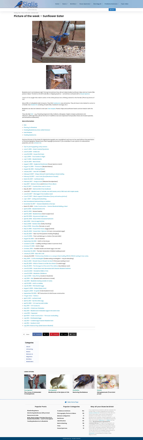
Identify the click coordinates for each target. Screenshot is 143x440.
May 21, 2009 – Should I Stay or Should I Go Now (38, 261)
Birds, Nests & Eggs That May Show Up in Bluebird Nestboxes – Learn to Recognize (40, 418)
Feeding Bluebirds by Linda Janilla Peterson (37, 130)
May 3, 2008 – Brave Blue (31, 226)
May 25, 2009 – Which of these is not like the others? (40, 263)
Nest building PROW (64, 256)
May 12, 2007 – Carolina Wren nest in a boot (37, 186)
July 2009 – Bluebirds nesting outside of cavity (38, 281)
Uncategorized (28, 390)
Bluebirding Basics (33, 410)
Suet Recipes (28, 132)
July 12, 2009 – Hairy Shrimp (32, 276)
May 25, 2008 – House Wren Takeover (35, 231)
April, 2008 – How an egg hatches (34, 221)
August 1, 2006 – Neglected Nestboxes (36, 164)
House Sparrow (85, 94)
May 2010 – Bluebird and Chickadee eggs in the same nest (42, 311)
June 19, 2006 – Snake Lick (31, 151)
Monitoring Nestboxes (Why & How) (38, 413)
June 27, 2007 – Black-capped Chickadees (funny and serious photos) (45, 196)
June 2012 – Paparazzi (30, 313)
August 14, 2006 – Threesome (33, 166)
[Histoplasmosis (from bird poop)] (108, 381)
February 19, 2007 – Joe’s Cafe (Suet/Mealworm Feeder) (41, 176)
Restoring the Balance (80, 392)
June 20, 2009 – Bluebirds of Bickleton (35, 273)
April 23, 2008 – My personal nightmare (35, 216)
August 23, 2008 (29, 238)
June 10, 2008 (28, 236)
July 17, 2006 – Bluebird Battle (33, 159)
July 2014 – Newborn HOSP (32, 323)
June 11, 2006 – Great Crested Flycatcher (36, 149)
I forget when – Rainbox (31, 296)
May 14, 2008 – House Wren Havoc (34, 229)
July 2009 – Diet (28, 278)
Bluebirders (76, 390)
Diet (25, 125)
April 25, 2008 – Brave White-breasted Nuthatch (38, 219)
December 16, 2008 (29, 251)
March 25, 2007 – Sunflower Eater (34, 179)
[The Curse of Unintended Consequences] (35, 381)
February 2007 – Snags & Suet (33, 181)
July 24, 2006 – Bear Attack (32, 161)
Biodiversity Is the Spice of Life (58, 392)
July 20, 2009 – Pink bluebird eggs (34, 286)
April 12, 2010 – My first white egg (33, 301)
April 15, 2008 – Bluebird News (33, 214)
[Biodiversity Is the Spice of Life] (59, 381)
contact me (37, 143)
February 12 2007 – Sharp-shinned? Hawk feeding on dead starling (44, 174)
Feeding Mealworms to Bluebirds (37, 421)
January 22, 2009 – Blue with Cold (34, 253)
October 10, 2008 (29, 243)
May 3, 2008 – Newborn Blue (32, 224)
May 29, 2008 (28, 233)
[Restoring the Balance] (84, 381)
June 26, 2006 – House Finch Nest (34, 154)
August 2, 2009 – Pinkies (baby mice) (35, 288)
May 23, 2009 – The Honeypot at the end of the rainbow (41, 266)
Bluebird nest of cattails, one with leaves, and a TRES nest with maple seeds (55, 191)
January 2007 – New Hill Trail (32, 171)
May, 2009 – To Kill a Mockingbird (34, 258)
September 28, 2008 (30, 241)
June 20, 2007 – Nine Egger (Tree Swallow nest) (38, 194)
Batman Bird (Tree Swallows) (42, 189)
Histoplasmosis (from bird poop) (106, 393)
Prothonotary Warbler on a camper (46, 256)
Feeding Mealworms (30, 135)
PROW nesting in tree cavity (79, 256)
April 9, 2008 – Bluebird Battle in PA (34, 209)
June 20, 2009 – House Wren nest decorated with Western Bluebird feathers (47, 268)
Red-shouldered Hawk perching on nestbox (37, 201)
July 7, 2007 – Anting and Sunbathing (35, 199)
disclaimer (92, 433)
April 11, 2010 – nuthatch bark (32, 298)
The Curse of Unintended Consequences (32, 393)
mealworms (56, 103)
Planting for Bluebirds (30, 127)
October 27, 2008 (29, 246)
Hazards (99, 390)
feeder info (34, 105)
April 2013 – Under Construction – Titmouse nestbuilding (41, 315)
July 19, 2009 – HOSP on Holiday (33, 283)
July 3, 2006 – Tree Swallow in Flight (34, 156)
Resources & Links (32, 415)
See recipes (51, 108)
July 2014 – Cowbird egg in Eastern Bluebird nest (38, 320)
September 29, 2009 (30, 293)
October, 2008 (28, 248)
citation (108, 420)
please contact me (94, 413)
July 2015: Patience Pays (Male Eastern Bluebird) (38, 325)
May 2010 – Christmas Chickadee (34, 308)
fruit (32, 114)
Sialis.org (101, 420)
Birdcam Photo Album (49, 184)
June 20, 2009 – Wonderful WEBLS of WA (36, 271)
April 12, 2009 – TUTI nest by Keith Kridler (36, 303)
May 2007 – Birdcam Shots (32, 184)
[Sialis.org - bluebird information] (28, 4)
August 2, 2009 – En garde (32, 291)
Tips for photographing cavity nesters (35, 147)
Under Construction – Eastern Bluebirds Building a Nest (51, 206)
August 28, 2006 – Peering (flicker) (34, 169)
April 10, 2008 (27, 211)
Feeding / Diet (17, 13)
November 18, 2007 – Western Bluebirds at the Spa (39, 204)
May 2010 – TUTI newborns (32, 306)
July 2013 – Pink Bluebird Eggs (32, 318)
